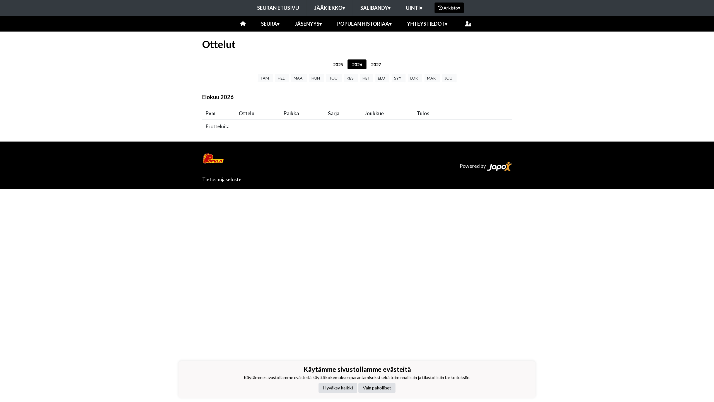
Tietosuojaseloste (222, 179)
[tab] (338, 64)
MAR (431, 78)
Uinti (414, 8)
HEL (281, 78)
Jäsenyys (308, 24)
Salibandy (375, 8)
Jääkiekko (329, 8)
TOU (333, 78)
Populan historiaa (364, 24)
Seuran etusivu (278, 8)
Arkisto (451, 7)
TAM (264, 78)
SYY (397, 78)
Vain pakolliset (377, 387)
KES (350, 78)
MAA (298, 78)
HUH (316, 78)
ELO (381, 78)
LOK (414, 78)
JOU (448, 78)
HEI (366, 78)
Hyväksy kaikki (338, 387)
